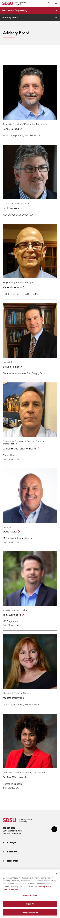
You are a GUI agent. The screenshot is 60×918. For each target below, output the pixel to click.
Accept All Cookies (30, 912)
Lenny (11, 129)
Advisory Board (10, 17)
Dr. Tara (13, 777)
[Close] (56, 873)
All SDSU (56, 3)
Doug (10, 531)
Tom (12, 614)
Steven (11, 367)
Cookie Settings (30, 895)
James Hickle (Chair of (19, 448)
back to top (54, 829)
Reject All (30, 903)
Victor (12, 287)
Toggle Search (48, 3)
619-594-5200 (9, 828)
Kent (11, 208)
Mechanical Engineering (14, 10)
